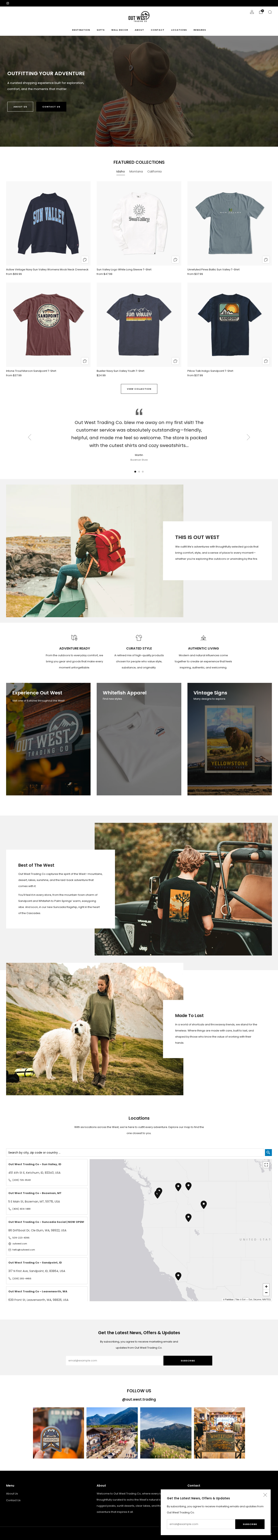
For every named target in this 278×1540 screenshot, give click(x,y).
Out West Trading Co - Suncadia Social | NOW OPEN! (46, 1222)
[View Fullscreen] (266, 1165)
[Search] (270, 12)
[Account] (252, 12)
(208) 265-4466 (21, 1278)
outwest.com (19, 1243)
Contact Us (51, 106)
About (139, 29)
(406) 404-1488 (21, 1208)
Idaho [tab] (120, 171)
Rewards (200, 29)
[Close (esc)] (265, 1494)
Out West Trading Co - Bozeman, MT (34, 1193)
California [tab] (154, 171)
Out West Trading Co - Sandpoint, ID (35, 1263)
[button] (135, 472)
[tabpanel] (139, 282)
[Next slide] (248, 437)
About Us (20, 106)
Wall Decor (119, 29)
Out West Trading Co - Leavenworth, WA (37, 1291)
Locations (179, 29)
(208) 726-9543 (21, 1180)
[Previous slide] (29, 437)
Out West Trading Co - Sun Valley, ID (34, 1164)
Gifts (101, 29)
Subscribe (250, 1524)
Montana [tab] (136, 171)
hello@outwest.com (23, 1249)
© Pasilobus (228, 1299)
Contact (157, 29)
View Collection (139, 388)
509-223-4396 (21, 1237)
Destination (81, 29)
